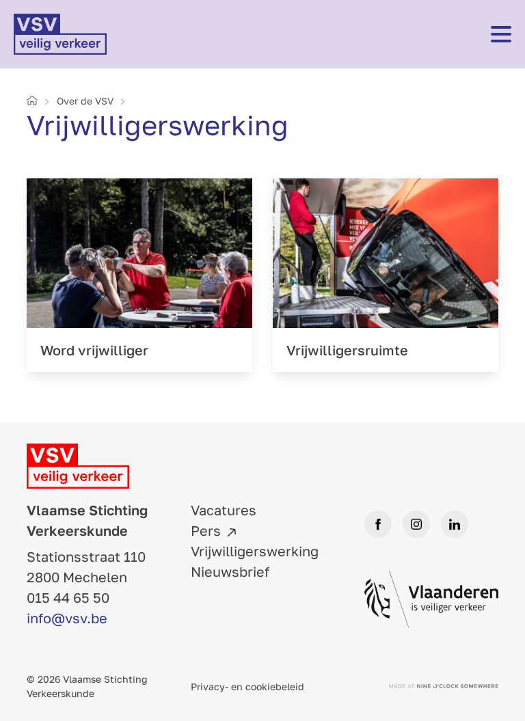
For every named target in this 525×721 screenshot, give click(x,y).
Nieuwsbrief (230, 571)
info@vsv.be (67, 618)
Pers (206, 530)
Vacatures (223, 510)
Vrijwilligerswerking (255, 551)
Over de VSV (85, 101)
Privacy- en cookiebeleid (247, 686)
